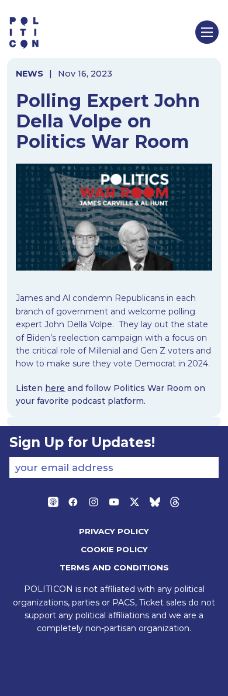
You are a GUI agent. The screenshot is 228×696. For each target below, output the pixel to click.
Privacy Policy (114, 531)
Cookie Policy (114, 549)
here (55, 388)
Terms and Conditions (114, 567)
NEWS (29, 73)
